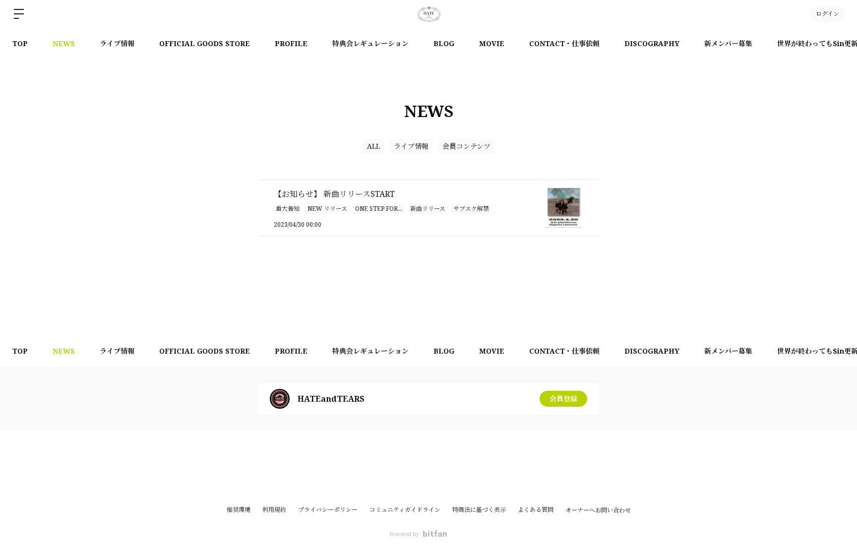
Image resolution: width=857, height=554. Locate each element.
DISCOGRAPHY (651, 43)
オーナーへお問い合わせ (598, 510)
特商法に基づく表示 (479, 509)
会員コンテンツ (466, 146)
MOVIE (491, 43)
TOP (20, 43)
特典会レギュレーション (370, 43)
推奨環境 (238, 509)
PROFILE (291, 43)
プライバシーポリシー (328, 509)
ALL (373, 146)
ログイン (827, 13)
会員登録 (563, 398)
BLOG (443, 43)
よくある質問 (535, 509)
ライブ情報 (117, 43)
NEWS (64, 43)
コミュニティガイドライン (404, 509)
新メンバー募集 (728, 43)
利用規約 (274, 509)
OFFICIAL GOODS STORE (204, 43)
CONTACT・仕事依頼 (564, 43)
